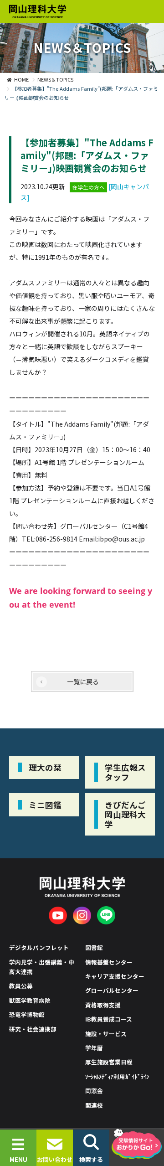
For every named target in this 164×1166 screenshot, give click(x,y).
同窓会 (94, 1090)
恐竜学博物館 (27, 1014)
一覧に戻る (83, 681)
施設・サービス (106, 1033)
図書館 (94, 947)
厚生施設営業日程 (109, 1062)
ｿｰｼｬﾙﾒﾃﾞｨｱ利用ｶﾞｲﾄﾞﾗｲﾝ (117, 1076)
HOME (21, 79)
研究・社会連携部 (32, 1029)
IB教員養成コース (108, 1019)
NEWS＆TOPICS (55, 79)
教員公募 (21, 985)
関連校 (94, 1105)
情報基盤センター (109, 962)
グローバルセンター (111, 990)
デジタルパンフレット (39, 947)
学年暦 (94, 1047)
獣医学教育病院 (30, 1000)
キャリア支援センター (114, 976)
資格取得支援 (103, 1005)
